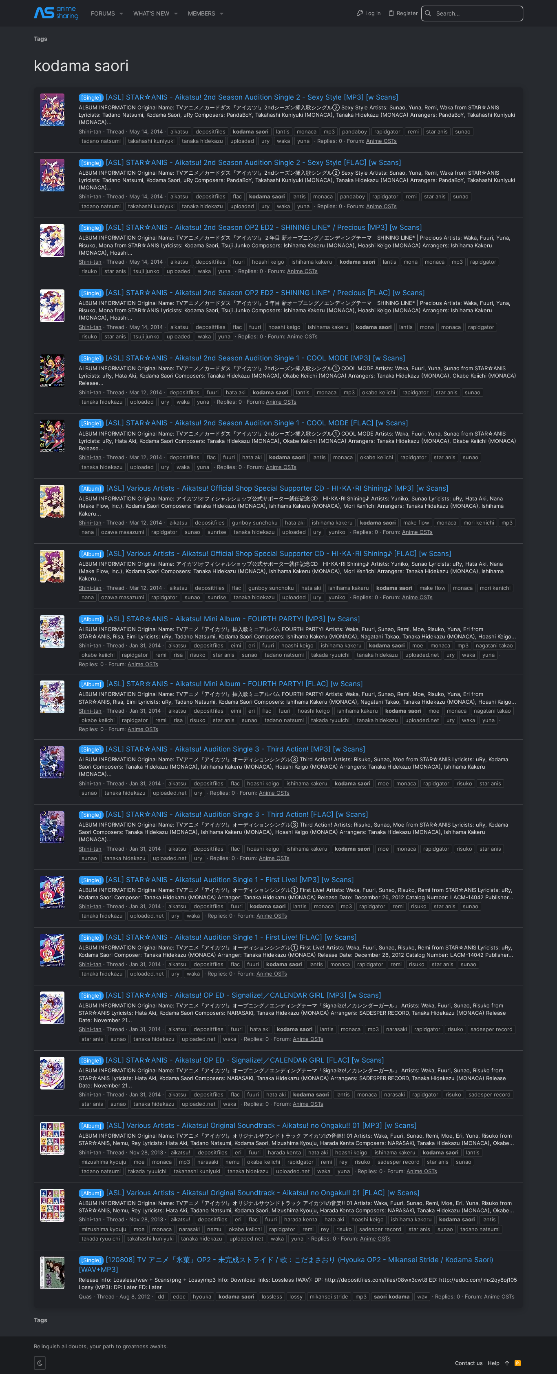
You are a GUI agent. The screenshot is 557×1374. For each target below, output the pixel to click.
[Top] (507, 1363)
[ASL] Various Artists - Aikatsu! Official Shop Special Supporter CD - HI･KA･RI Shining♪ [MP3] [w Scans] (265, 488)
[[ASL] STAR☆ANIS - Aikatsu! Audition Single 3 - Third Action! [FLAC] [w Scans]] (52, 827)
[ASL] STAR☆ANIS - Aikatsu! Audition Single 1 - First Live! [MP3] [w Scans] (217, 880)
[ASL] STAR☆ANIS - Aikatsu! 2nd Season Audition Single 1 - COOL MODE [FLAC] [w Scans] (244, 423)
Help (494, 1363)
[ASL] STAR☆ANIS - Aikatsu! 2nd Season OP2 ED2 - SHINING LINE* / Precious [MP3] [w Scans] (251, 227)
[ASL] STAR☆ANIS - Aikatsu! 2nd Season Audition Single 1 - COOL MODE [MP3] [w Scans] (243, 358)
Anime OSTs (381, 141)
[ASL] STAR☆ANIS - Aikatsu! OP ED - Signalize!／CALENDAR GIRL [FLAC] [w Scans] (232, 1060)
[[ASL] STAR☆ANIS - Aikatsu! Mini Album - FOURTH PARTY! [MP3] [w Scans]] (52, 631)
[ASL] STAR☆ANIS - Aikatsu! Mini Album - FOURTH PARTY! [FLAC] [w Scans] (222, 684)
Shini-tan (90, 131)
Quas (85, 1296)
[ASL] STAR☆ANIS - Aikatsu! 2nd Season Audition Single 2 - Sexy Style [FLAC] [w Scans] (241, 162)
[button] (121, 13)
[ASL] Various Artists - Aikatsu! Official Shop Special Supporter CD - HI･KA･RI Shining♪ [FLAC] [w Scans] (266, 553)
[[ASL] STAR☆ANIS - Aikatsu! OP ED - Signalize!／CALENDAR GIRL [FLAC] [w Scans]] (52, 1073)
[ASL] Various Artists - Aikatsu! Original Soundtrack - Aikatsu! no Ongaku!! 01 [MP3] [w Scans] (249, 1125)
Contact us (469, 1363)
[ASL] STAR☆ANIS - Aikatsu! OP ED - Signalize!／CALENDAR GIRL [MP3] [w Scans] (231, 995)
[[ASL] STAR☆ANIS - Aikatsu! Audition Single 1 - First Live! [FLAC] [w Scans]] (52, 950)
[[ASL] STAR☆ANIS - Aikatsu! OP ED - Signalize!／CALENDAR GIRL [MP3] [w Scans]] (52, 1008)
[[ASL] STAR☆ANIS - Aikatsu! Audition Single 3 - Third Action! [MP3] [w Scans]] (52, 762)
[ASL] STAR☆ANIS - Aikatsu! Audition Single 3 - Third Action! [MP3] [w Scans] (223, 749)
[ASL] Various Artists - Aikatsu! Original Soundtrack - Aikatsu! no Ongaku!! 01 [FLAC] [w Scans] (250, 1193)
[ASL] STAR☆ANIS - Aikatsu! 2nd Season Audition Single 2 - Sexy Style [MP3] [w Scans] (239, 97)
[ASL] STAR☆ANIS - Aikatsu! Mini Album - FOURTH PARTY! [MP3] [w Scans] (220, 619)
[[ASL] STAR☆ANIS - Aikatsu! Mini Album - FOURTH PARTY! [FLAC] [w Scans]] (52, 696)
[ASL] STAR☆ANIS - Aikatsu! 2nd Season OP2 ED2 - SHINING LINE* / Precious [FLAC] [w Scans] (253, 293)
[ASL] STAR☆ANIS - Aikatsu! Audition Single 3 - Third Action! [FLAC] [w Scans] (224, 814)
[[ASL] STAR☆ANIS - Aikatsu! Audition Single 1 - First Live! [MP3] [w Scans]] (52, 892)
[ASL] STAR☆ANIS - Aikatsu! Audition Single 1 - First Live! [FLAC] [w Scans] (219, 937)
